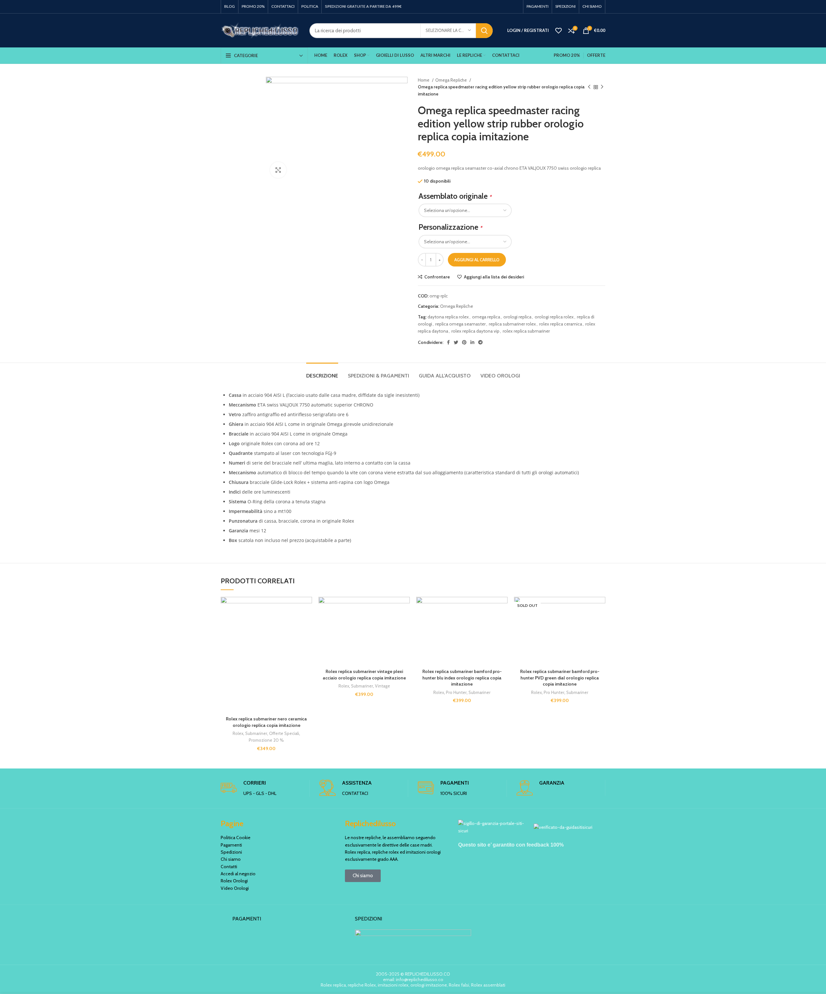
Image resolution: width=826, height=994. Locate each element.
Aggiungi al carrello (476, 259)
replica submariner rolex (512, 324)
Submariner (256, 733)
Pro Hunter (456, 692)
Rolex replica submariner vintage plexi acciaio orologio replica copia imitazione (364, 674)
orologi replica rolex (554, 317)
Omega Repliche (451, 80)
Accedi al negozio (238, 874)
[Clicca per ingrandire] (278, 170)
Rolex (238, 733)
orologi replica (517, 317)
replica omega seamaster (460, 324)
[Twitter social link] (456, 342)
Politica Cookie (235, 837)
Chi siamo (231, 859)
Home (424, 80)
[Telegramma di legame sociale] (480, 342)
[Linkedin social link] (472, 342)
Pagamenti (231, 845)
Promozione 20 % (266, 740)
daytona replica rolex (448, 317)
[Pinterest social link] (464, 342)
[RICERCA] (484, 30)
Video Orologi (235, 888)
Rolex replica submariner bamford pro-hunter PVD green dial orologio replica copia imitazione (559, 677)
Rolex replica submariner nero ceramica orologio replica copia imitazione (266, 722)
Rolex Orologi (234, 881)
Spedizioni (231, 852)
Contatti (229, 866)
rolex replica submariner (526, 331)
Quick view (307, 636)
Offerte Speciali (284, 733)
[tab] (322, 372)
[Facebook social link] (448, 342)
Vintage (382, 685)
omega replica (486, 317)
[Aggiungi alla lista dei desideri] (307, 607)
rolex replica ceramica (560, 324)
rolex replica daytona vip (475, 331)
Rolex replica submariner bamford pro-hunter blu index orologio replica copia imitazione (462, 677)
